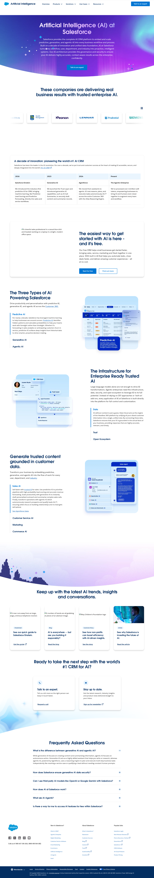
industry (33, 478)
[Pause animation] (141, 108)
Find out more (108, 271)
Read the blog (53, 644)
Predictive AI (48, 320)
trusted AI (28, 489)
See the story (88, 644)
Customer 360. (51, 306)
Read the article (123, 644)
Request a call (43, 704)
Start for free (88, 271)
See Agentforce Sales (20, 511)
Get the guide (19, 644)
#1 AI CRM (45, 168)
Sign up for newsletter (92, 704)
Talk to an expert (77, 67)
